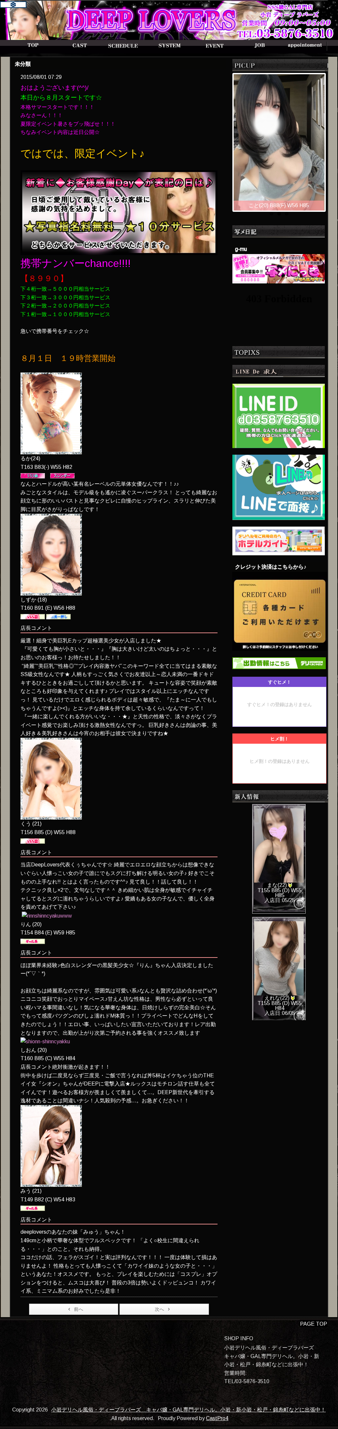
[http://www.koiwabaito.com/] (278, 487)
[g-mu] (278, 268)
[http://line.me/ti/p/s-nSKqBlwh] (278, 415)
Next (331, 141)
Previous (227, 141)
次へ (159, 1309)
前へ (78, 1309)
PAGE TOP (313, 1324)
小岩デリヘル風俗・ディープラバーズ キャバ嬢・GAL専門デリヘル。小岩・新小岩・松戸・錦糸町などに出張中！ (188, 1410)
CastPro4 (217, 1418)
